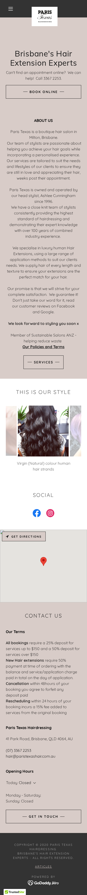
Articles (43, 866)
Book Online (43, 92)
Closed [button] (25, 782)
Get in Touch (43, 816)
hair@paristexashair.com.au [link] (30, 756)
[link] (45, 9)
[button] (10, 9)
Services (43, 362)
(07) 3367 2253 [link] (18, 750)
